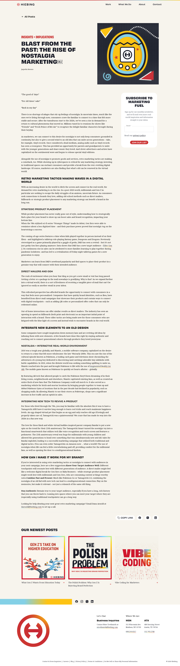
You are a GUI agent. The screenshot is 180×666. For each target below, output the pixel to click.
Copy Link (127, 517)
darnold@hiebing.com (31, 507)
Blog (72, 661)
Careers (66, 661)
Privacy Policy (81, 661)
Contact (157, 4)
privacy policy (139, 135)
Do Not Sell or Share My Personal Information (121, 661)
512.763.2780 (149, 631)
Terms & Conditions (95, 661)
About (142, 4)
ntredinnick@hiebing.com (107, 627)
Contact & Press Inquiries (51, 661)
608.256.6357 (131, 631)
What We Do (124, 4)
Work (108, 4)
